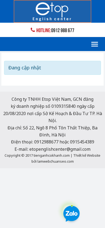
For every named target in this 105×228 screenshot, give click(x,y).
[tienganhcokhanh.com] (53, 11)
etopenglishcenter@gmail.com (59, 149)
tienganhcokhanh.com (52, 155)
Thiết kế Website (86, 155)
